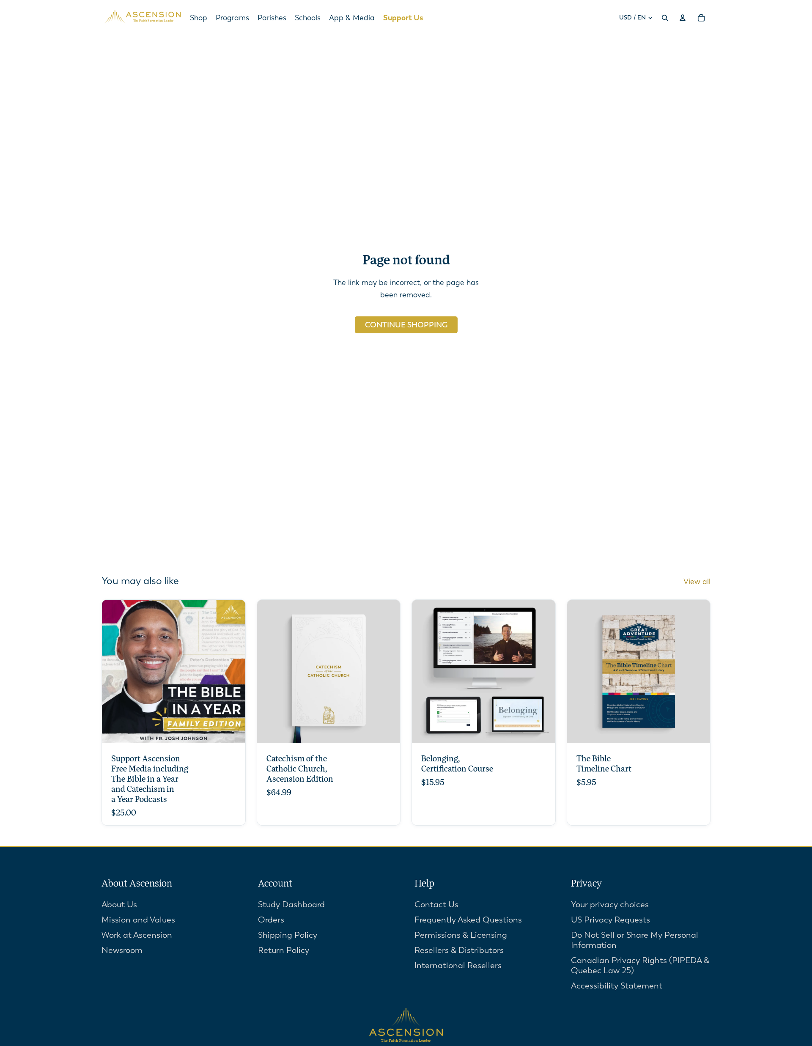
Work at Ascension (137, 935)
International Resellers (458, 965)
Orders (271, 920)
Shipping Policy (287, 935)
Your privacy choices (610, 904)
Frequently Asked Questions (468, 920)
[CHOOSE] (232, 730)
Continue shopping (406, 324)
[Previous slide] (270, 671)
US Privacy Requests (610, 920)
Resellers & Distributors (459, 950)
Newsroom (122, 950)
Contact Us (436, 904)
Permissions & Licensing (460, 935)
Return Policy (283, 950)
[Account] (682, 17)
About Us (119, 904)
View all (696, 581)
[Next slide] (387, 671)
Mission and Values (138, 920)
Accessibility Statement (616, 986)
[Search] (665, 17)
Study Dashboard (291, 904)
